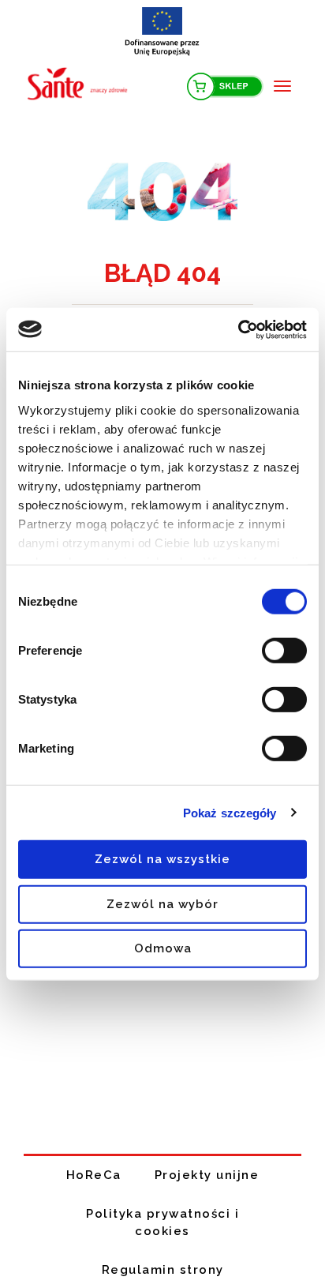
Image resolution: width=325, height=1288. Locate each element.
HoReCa (93, 1175)
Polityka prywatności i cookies (162, 1223)
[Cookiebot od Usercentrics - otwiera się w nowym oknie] (238, 329)
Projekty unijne (207, 1175)
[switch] (284, 650)
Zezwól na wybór (162, 903)
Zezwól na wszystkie (162, 859)
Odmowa (163, 948)
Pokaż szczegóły (230, 812)
